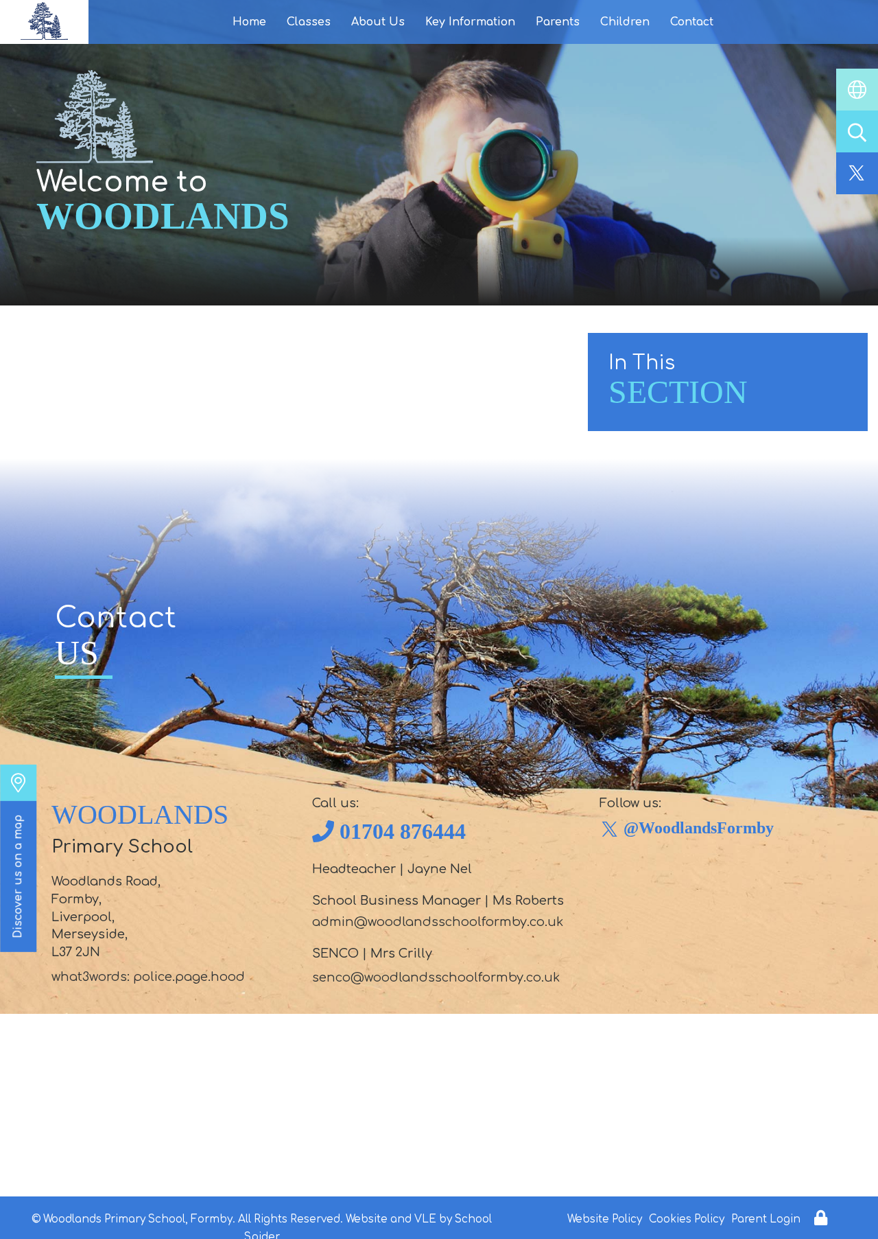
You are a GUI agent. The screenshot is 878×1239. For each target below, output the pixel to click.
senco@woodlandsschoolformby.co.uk (436, 977)
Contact (691, 22)
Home (249, 22)
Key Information (470, 22)
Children (625, 22)
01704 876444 (403, 831)
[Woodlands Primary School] (44, 22)
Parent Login (765, 1219)
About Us (378, 22)
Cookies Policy (686, 1219)
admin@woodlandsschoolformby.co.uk (437, 922)
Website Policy (604, 1219)
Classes (309, 22)
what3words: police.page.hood (148, 977)
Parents (558, 22)
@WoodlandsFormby (699, 828)
